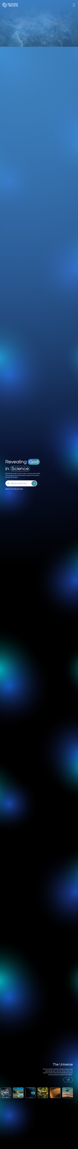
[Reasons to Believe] (10, 5)
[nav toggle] (74, 5)
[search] (34, 483)
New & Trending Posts (14, 489)
